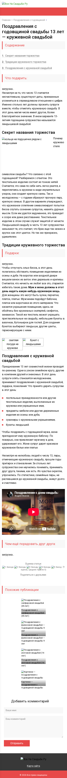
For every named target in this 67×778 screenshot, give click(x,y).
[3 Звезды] (33, 567)
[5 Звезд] (56, 567)
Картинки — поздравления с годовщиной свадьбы (32, 685)
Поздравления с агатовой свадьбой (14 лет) (32, 663)
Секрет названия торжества (20, 55)
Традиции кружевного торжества (24, 61)
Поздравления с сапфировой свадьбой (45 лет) (32, 613)
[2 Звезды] (20, 567)
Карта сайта (33, 766)
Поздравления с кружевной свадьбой (27, 68)
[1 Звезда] (8, 567)
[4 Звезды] (45, 567)
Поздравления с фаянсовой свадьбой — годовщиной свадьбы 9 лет (33, 639)
